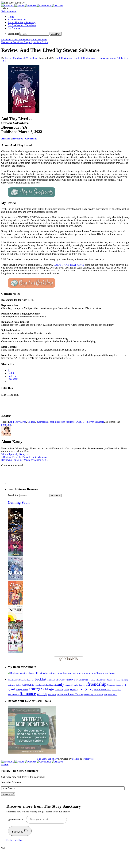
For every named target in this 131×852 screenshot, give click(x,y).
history (19, 690)
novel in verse (99, 690)
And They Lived (17, 421)
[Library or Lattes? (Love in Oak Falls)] (15, 603)
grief (11, 689)
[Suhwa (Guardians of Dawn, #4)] (15, 579)
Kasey (8, 58)
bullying (124, 680)
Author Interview (27, 680)
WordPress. (88, 758)
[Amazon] (57, 5)
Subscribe (18, 831)
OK (55, 34)
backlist (40, 679)
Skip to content (8, 11)
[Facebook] (7, 5)
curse (37, 685)
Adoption (11, 680)
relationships (13, 694)
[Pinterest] (31, 5)
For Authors (14, 28)
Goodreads (31, 138)
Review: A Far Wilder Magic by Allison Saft (24, 42)
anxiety (18, 680)
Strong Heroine (75, 694)
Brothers (117, 680)
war (105, 694)
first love (70, 421)
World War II (112, 694)
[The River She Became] (15, 530)
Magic (50, 689)
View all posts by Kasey (15, 454)
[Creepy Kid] (15, 555)
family (58, 684)
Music (66, 690)
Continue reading (14, 840)
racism (108, 689)
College (31, 421)
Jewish (25, 689)
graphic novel (121, 685)
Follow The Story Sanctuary (20, 770)
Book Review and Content (68, 58)
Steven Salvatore (95, 421)
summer (87, 695)
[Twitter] (19, 5)
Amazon (5, 138)
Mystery (74, 689)
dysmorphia (42, 421)
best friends (51, 680)
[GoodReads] (44, 5)
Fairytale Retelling (46, 685)
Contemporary (90, 58)
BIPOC (59, 680)
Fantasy (68, 685)
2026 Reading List (17, 19)
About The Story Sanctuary (21, 22)
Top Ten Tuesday (96, 694)
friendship (97, 684)
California (11, 685)
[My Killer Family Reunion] (15, 652)
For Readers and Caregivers (22, 25)
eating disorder (57, 421)
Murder (59, 689)
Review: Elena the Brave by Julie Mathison (24, 39)
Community (28, 684)
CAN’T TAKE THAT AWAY (69, 264)
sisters (52, 694)
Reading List (116, 690)
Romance (103, 58)
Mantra (75, 758)
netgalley (86, 689)
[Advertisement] (66, 476)
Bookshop (17, 138)
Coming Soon (19, 502)
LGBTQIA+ (36, 689)
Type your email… (16, 819)
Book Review (107, 680)
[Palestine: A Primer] (15, 627)
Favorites (74, 685)
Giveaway (111, 685)
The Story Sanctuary (47, 758)
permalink (6, 424)
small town (62, 694)
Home (11, 16)
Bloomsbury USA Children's (75, 679)
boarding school (95, 680)
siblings (42, 694)
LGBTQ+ (81, 421)
